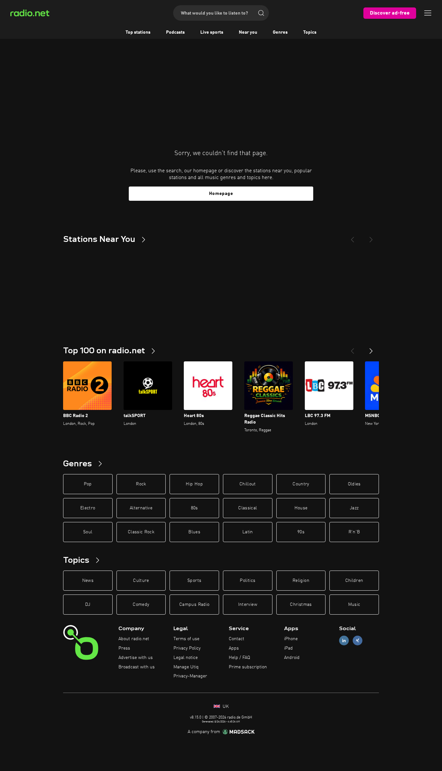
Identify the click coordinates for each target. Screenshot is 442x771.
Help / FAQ (239, 657)
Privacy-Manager (190, 676)
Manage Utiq (186, 667)
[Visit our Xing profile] (357, 640)
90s (300, 532)
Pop (88, 484)
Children (354, 580)
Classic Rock (141, 532)
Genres (280, 32)
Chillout (247, 484)
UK (225, 706)
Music (354, 604)
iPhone (291, 639)
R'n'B (354, 532)
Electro (87, 508)
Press (124, 648)
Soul (87, 532)
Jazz (354, 508)
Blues (194, 532)
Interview (247, 604)
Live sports (211, 32)
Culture (141, 580)
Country (301, 484)
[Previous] (352, 237)
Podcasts (175, 32)
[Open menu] (428, 13)
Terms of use (186, 639)
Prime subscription (248, 667)
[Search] (261, 13)
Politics (247, 580)
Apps (234, 648)
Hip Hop (194, 484)
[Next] (371, 237)
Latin (247, 532)
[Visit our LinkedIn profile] (344, 640)
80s (194, 508)
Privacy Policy (187, 648)
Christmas (301, 604)
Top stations (138, 32)
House (301, 508)
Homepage (221, 193)
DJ (87, 604)
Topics (309, 32)
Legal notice (185, 657)
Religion (301, 580)
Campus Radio (194, 604)
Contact (236, 639)
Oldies (354, 484)
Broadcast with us (136, 667)
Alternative (141, 508)
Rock (141, 484)
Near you (248, 32)
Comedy (141, 604)
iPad (288, 648)
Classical (247, 508)
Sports (194, 580)
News (88, 580)
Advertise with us (135, 657)
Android (292, 657)
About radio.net (133, 639)
